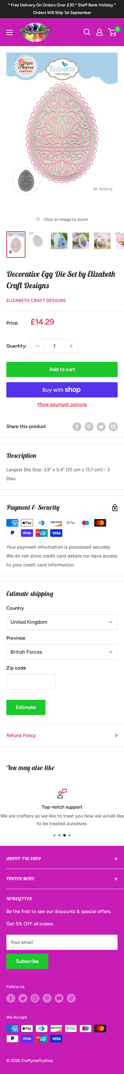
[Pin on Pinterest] (89, 426)
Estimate (26, 707)
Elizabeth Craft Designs (36, 300)
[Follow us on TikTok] (71, 998)
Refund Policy (21, 735)
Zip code (16, 668)
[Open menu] (9, 32)
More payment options (62, 404)
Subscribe (27, 961)
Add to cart (62, 369)
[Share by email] (113, 426)
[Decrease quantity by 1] (37, 346)
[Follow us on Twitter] (22, 998)
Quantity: (16, 346)
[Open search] (87, 32)
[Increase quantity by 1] (71, 346)
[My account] (99, 32)
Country (15, 608)
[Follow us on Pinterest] (47, 998)
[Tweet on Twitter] (101, 426)
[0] (112, 32)
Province (15, 638)
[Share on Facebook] (76, 426)
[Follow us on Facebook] (10, 998)
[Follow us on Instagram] (35, 998)
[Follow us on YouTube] (59, 998)
